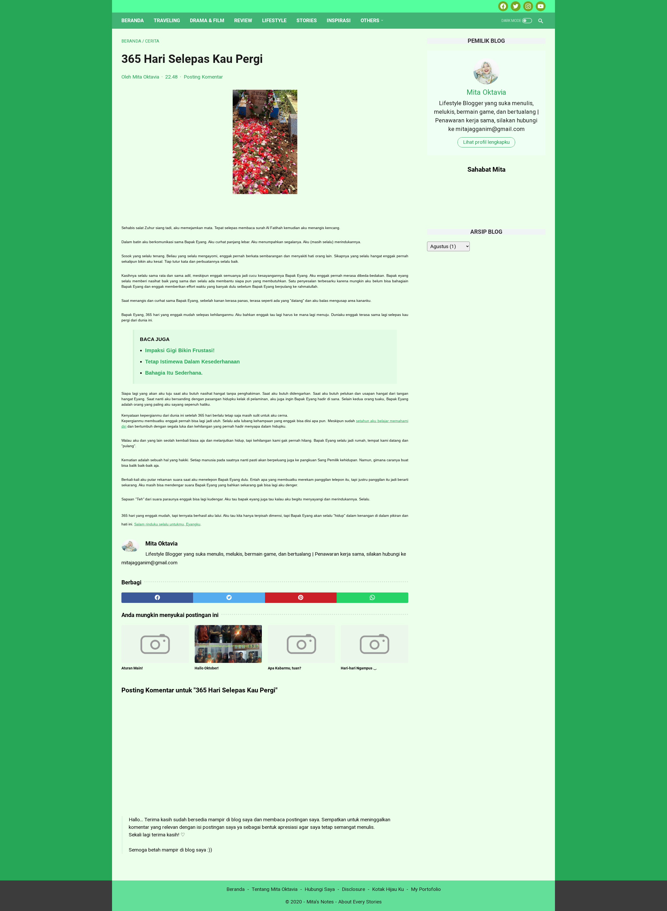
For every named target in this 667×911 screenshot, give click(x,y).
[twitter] (229, 597)
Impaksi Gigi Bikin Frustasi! (180, 350)
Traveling (167, 20)
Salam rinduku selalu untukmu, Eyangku (167, 524)
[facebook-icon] (502, 6)
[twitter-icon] (515, 6)
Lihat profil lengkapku (486, 142)
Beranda (132, 20)
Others (370, 20)
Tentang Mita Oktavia (275, 889)
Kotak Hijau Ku (388, 889)
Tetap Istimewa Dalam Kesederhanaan (192, 361)
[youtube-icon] (540, 6)
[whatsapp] (372, 597)
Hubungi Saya (320, 889)
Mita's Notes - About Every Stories (344, 902)
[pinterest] (301, 597)
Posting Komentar (203, 77)
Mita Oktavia (486, 92)
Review (243, 20)
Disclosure (353, 889)
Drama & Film (207, 20)
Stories (307, 20)
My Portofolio (426, 889)
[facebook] (157, 597)
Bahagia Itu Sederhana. (174, 373)
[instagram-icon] (527, 6)
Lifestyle (274, 20)
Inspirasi (339, 20)
